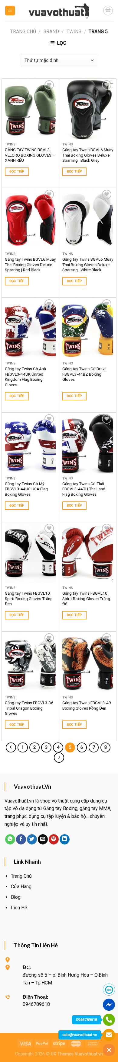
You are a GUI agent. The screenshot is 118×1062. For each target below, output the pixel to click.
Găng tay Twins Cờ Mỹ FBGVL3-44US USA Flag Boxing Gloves (26, 489)
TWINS (74, 31)
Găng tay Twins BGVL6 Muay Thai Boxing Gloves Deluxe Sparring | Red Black (30, 264)
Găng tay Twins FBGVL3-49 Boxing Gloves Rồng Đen (86, 705)
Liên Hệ (19, 908)
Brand (51, 31)
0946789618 (86, 1019)
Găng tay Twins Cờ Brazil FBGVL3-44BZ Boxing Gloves (84, 374)
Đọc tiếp (17, 171)
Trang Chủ (21, 876)
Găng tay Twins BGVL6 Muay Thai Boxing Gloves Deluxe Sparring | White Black (87, 264)
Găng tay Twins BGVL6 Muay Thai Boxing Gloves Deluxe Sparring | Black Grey (87, 155)
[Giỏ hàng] (108, 10)
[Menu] (10, 11)
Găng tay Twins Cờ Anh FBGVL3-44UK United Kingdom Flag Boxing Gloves (25, 376)
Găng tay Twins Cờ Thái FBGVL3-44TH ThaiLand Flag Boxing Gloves (83, 489)
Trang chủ (23, 31)
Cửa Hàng (21, 886)
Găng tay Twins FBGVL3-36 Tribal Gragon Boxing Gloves (29, 708)
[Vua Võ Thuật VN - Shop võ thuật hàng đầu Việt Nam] (59, 10)
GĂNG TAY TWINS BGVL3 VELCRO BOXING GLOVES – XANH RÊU (30, 155)
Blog (16, 897)
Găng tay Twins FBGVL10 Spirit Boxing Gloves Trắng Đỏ (86, 598)
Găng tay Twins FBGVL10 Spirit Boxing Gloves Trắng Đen (29, 598)
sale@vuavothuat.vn (79, 1034)
